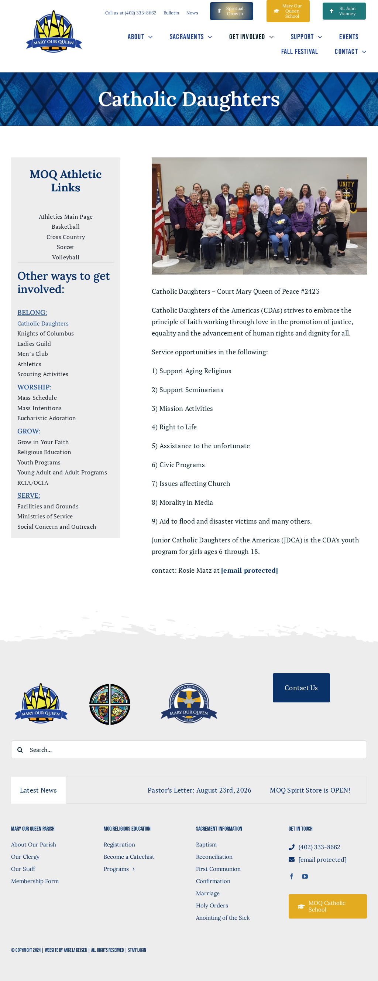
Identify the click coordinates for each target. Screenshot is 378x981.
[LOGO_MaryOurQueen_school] (189, 676)
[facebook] (292, 876)
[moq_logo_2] (41, 676)
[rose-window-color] (110, 683)
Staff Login (137, 950)
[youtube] (305, 876)
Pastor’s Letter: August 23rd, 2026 (175, 790)
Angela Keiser (75, 950)
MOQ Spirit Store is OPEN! (286, 790)
